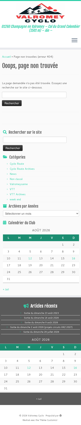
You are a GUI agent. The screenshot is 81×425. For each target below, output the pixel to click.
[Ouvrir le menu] (74, 41)
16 (73, 258)
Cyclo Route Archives (22, 169)
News (13, 174)
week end (15, 199)
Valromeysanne (19, 184)
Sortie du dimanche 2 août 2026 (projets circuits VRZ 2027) (41, 327)
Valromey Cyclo (36, 415)
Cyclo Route (17, 163)
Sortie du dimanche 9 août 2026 (41, 322)
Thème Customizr (48, 420)
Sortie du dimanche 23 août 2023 (41, 313)
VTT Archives (18, 194)
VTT (12, 189)
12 (30, 258)
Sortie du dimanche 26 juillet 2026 (41, 331)
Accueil (6, 57)
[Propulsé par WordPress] (60, 414)
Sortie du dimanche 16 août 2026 (41, 317)
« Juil (6, 289)
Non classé (16, 179)
